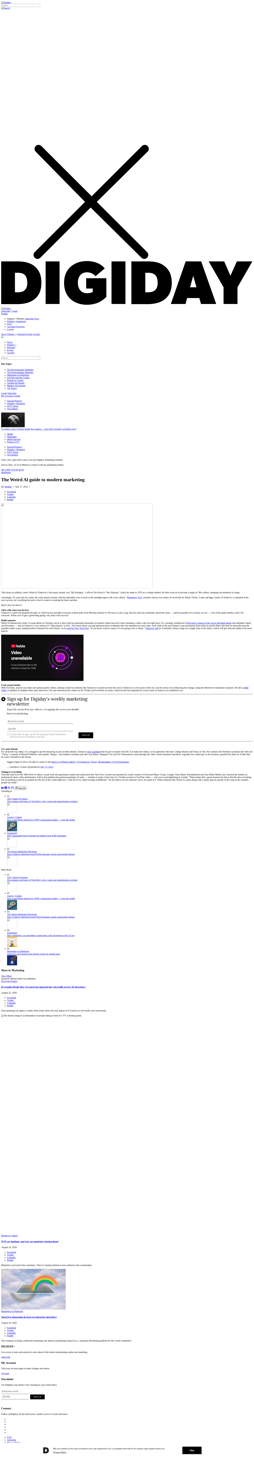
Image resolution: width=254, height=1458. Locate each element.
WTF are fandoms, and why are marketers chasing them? (30, 1241)
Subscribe (5, 311)
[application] (127, 1450)
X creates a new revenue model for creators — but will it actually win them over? (38, 429)
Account (5, 1373)
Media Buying (13, 439)
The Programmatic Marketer (20, 372)
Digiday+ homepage (16, 321)
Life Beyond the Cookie (18, 377)
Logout (10, 329)
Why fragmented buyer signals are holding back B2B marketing (36, 835)
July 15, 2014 (46, 767)
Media (10, 434)
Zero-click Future (9, 981)
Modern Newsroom (16, 385)
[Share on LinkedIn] (2, 788)
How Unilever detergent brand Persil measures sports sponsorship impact (41, 854)
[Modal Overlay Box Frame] (127, 719)
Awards (36, 334)
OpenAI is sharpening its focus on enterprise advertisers (29, 1317)
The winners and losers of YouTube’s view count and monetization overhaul (42, 801)
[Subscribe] (6, 308)
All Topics (12, 388)
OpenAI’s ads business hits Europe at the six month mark (33, 954)
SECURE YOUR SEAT (12, 470)
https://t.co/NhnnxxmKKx (64, 762)
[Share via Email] (12, 788)
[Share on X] (9, 788)
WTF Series (12, 406)
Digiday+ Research (16, 403)
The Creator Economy (17, 799)
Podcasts (21, 334)
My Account (7, 396)
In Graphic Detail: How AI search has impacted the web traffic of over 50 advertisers (43, 987)
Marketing (12, 436)
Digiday (8, 486)
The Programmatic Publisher (20, 370)
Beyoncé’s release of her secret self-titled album (210, 623)
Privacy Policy (14, 1442)
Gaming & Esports (15, 383)
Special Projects (14, 401)
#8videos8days (105, 762)
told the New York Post (78, 628)
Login (14, 311)
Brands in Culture (15, 380)
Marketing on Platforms (18, 375)
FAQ (9, 324)
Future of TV (13, 442)
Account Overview (16, 326)
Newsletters (12, 409)
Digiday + (12, 334)
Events (29, 334)
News (4, 334)
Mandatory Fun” (135, 597)
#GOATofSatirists (120, 762)
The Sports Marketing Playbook (22, 851)
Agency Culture (14, 817)
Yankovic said (151, 628)
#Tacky (93, 762)
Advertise (11, 1440)
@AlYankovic (83, 762)
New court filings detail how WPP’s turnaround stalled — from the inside (41, 820)
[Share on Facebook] (5, 788)
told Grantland (93, 751)
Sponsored (12, 833)
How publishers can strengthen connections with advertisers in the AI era (41, 935)
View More (6, 976)
